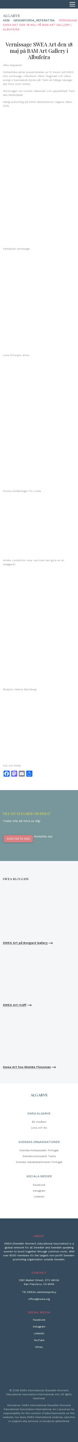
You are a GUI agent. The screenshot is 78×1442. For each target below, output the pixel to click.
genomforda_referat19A (34, 20)
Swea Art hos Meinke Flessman (27, 1067)
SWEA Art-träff (15, 1005)
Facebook (39, 1184)
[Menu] (72, 4)
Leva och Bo (39, 1127)
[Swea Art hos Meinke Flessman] (39, 1036)
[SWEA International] (39, 4)
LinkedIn (39, 1196)
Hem (6, 20)
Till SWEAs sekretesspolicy (39, 1291)
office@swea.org (39, 1298)
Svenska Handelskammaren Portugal (39, 1161)
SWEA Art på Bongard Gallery (25, 943)
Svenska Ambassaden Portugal (39, 1150)
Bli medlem (39, 1121)
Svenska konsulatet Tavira (39, 1156)
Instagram (39, 1190)
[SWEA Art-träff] (39, 974)
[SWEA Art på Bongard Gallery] (39, 912)
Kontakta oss (18, 838)
